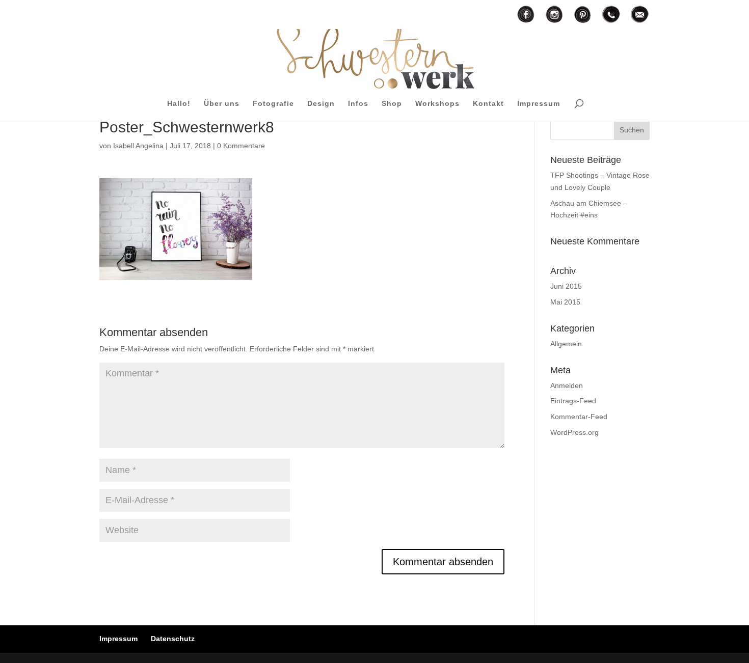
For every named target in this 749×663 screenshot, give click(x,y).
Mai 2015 (565, 302)
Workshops (437, 103)
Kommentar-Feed (578, 416)
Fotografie (273, 103)
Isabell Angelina (138, 146)
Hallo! (179, 103)
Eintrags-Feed (573, 401)
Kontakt (488, 103)
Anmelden (566, 385)
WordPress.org (574, 432)
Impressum (538, 103)
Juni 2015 (566, 286)
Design (321, 103)
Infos (358, 103)
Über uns (221, 103)
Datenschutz (173, 638)
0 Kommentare (241, 146)
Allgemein (566, 344)
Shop (392, 103)
